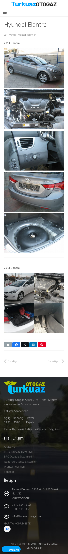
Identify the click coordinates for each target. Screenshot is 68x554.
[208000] (34, 150)
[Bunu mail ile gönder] (8, 344)
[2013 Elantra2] (49, 288)
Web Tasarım (19, 543)
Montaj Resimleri (27, 34)
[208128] (34, 192)
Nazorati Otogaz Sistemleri (20, 461)
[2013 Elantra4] (49, 318)
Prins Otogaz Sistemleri (18, 451)
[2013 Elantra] (19, 288)
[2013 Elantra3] (19, 318)
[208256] (34, 233)
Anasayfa (9, 446)
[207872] (34, 109)
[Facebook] (7, 529)
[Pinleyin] (42, 344)
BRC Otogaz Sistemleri (18, 456)
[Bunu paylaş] (16, 344)
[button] (4, 12)
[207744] (34, 68)
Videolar (9, 472)
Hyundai (12, 34)
